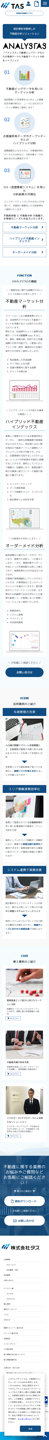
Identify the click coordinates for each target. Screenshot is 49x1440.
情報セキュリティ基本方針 (13, 1328)
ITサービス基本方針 (11, 1333)
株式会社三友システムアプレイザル (19, 1373)
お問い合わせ (24, 672)
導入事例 (7, 1304)
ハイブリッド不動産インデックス (24, 239)
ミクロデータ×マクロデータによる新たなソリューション (25, 1120)
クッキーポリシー (25, 1418)
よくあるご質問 (38, 3)
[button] (45, 3)
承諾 (30, 1428)
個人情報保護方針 (10, 1360)
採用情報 (7, 1275)
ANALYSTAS (14, 1018)
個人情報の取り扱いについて (14, 1354)
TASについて (11, 1265)
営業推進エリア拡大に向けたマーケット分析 (24, 1002)
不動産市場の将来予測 (18, 1062)
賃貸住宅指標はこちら (24, 13)
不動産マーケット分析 (24, 227)
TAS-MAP (9, 1294)
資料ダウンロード (26, 1201)
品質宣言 (7, 1339)
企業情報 (7, 1259)
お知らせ (7, 1320)
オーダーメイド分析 (24, 252)
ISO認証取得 (8, 1349)
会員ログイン (30, 3)
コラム (6, 1315)
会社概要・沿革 (12, 1270)
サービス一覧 (8, 1288)
